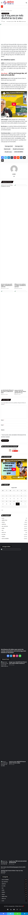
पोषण (3, 530)
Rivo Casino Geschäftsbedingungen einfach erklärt (13, 867)
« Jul (2, 510)
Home (3, 10)
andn (4, 21)
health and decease (19, 149)
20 (14, 501)
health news (8, 151)
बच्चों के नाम (4, 532)
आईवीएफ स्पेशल (4, 520)
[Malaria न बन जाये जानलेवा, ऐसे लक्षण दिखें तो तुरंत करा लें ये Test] (21, 339)
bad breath (7, 149)
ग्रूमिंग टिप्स (4, 524)
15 (21, 498)
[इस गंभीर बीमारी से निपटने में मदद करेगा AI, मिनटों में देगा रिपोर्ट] (7, 339)
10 (2, 498)
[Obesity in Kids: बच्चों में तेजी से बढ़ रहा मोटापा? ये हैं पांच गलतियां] (4, 810)
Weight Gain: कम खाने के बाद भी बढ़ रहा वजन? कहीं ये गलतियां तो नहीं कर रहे (18, 662)
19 (10, 501)
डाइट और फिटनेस (5, 526)
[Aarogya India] (8, 2)
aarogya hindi (9, 146)
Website (2, 429)
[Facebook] (2, 157)
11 (6, 498)
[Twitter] (5, 157)
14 (17, 498)
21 (17, 501)
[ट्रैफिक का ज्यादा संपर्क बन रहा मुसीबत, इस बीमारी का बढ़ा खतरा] (21, 233)
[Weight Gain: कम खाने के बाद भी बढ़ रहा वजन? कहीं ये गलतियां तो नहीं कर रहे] (4, 710)
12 (10, 498)
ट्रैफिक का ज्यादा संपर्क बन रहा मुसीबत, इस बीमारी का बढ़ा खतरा (20, 285)
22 (21, 501)
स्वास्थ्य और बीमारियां (9, 10)
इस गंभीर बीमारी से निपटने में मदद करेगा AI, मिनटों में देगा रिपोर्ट (7, 391)
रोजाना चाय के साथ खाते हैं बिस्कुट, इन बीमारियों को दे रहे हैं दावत (6, 285)
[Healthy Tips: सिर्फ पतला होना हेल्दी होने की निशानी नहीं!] (4, 863)
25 (6, 503)
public (3, 518)
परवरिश (3, 528)
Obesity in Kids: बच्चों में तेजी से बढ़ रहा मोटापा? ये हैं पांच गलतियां (17, 762)
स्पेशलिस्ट (3, 536)
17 (2, 501)
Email (2, 425)
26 (10, 503)
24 (2, 503)
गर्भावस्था (3, 522)
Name (2, 420)
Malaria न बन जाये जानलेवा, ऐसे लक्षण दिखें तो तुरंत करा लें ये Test (20, 391)
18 (6, 501)
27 (13, 503)
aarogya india (19, 146)
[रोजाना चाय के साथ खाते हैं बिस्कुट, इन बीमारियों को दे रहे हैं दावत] (7, 233)
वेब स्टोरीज (3, 534)
